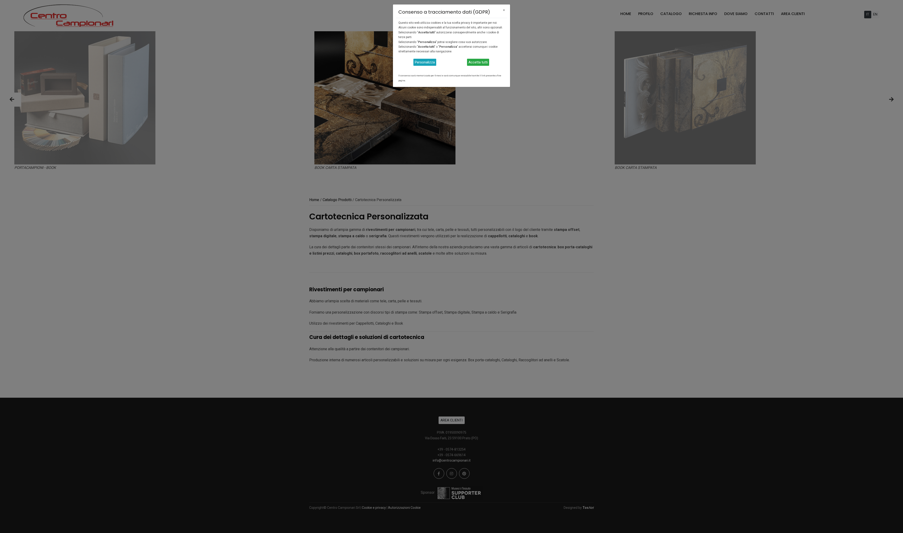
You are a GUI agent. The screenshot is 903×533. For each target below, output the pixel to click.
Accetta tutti (478, 62)
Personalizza (425, 62)
